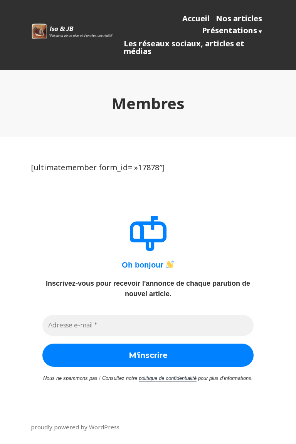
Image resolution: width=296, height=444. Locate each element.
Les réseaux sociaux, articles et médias (184, 47)
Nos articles (239, 18)
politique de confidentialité (168, 378)
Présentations (229, 30)
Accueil (196, 18)
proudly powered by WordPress (75, 427)
